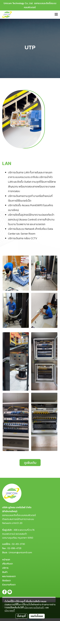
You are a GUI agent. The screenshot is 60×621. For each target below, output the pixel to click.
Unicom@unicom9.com (20, 552)
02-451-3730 (18, 544)
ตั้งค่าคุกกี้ (21, 616)
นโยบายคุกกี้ (10, 610)
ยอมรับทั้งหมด (37, 616)
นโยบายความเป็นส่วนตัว (34, 607)
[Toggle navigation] (56, 14)
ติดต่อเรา (6, 580)
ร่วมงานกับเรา (9, 584)
